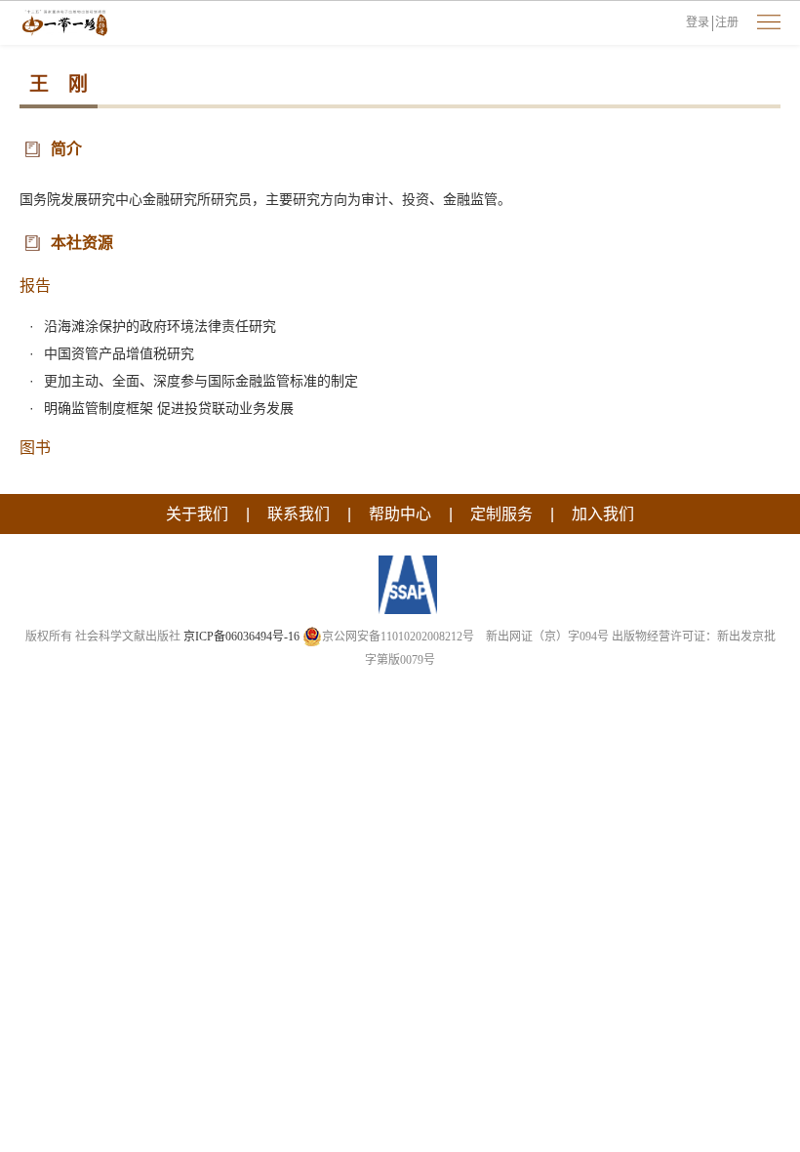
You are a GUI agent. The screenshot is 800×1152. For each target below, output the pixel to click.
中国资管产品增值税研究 (119, 353)
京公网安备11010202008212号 (398, 636)
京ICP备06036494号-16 (241, 636)
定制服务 (501, 514)
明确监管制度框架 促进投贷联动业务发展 (169, 408)
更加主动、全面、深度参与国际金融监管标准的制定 (201, 381)
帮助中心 (400, 514)
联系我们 (298, 514)
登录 (697, 22)
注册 (727, 22)
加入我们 (603, 514)
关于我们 (197, 514)
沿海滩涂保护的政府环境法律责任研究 (160, 326)
